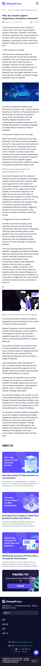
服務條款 (24, 651)
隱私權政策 (17, 651)
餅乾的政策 (15, 662)
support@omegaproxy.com (23, 642)
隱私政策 (7, 662)
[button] (20, 619)
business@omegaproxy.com (23, 645)
